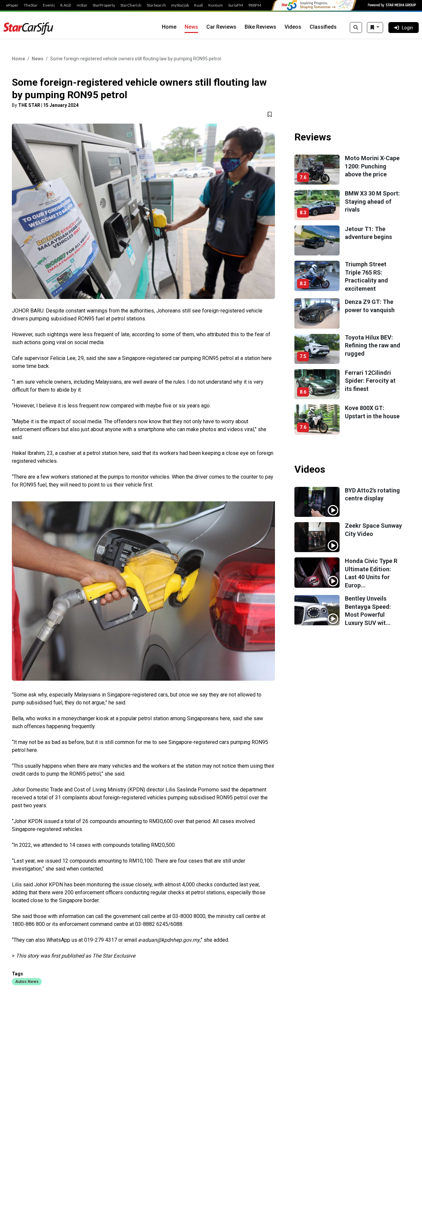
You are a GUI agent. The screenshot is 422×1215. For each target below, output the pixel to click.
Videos (293, 27)
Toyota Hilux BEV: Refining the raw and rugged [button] (372, 345)
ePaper (12, 5)
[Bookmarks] (375, 27)
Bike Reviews (260, 27)
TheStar (31, 5)
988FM (254, 5)
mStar (82, 5)
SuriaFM (235, 5)
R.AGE (66, 5)
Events (49, 5)
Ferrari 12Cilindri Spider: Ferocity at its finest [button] (370, 380)
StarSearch (156, 5)
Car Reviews (221, 27)
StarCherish (130, 5)
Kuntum (215, 5)
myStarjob (180, 5)
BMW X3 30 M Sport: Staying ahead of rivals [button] (372, 201)
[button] (27, 981)
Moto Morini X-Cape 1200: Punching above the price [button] (372, 166)
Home (169, 27)
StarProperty (104, 5)
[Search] (356, 27)
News (191, 27)
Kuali (198, 5)
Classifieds (323, 27)
